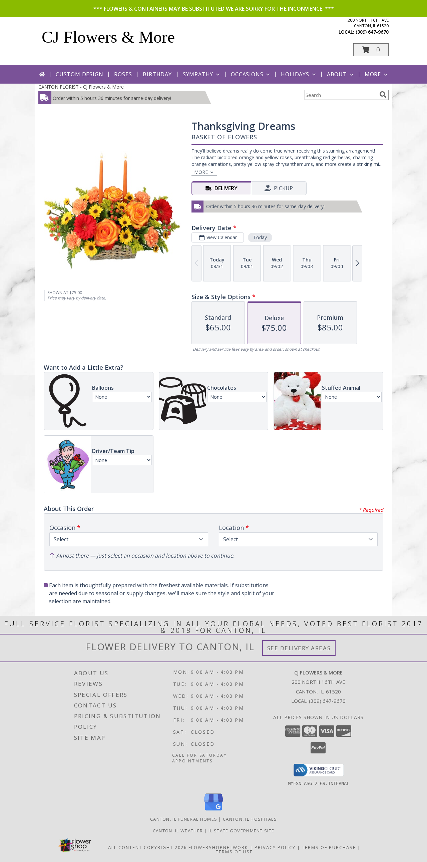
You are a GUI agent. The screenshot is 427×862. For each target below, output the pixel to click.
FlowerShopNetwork (218, 847)
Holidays (295, 74)
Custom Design (79, 74)
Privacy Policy (275, 847)
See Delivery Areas (299, 648)
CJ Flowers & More (108, 37)
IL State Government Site (241, 831)
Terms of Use (234, 852)
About (337, 74)
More (373, 74)
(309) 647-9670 (372, 32)
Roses (123, 74)
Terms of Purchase (329, 847)
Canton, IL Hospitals (250, 819)
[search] (383, 94)
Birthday (157, 74)
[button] (371, 49)
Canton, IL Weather (178, 831)
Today (260, 237)
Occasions (247, 74)
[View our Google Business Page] (213, 811)
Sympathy (198, 74)
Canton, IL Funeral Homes (183, 819)
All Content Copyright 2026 (147, 847)
